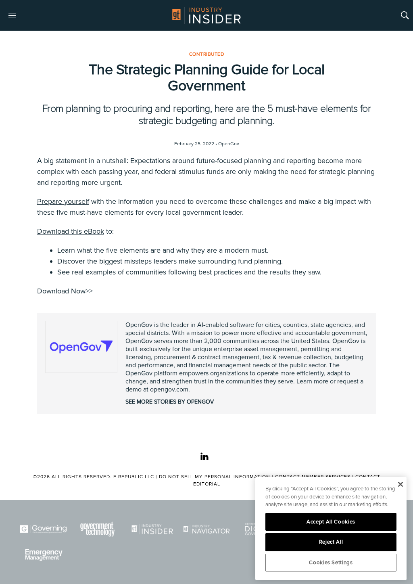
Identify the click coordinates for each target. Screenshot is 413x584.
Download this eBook (70, 231)
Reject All (331, 542)
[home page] (206, 15)
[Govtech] (98, 529)
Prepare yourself (63, 201)
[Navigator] (207, 529)
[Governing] (43, 529)
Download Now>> (65, 291)
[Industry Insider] (152, 529)
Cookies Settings (331, 562)
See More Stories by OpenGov (169, 401)
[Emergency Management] (43, 555)
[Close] (400, 484)
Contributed (206, 54)
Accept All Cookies (331, 522)
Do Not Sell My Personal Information (214, 477)
